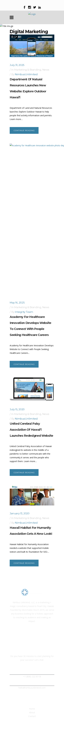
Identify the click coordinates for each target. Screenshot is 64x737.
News (45, 69)
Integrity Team (24, 311)
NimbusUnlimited (26, 74)
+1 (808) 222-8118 (32, 676)
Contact (32, 716)
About (32, 712)
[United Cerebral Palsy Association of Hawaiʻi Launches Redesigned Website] (32, 389)
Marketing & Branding (27, 69)
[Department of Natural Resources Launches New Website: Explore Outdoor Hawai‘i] (32, 46)
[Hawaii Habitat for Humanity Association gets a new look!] (32, 495)
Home (32, 708)
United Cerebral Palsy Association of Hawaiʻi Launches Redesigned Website (31, 429)
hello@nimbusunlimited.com (32, 687)
